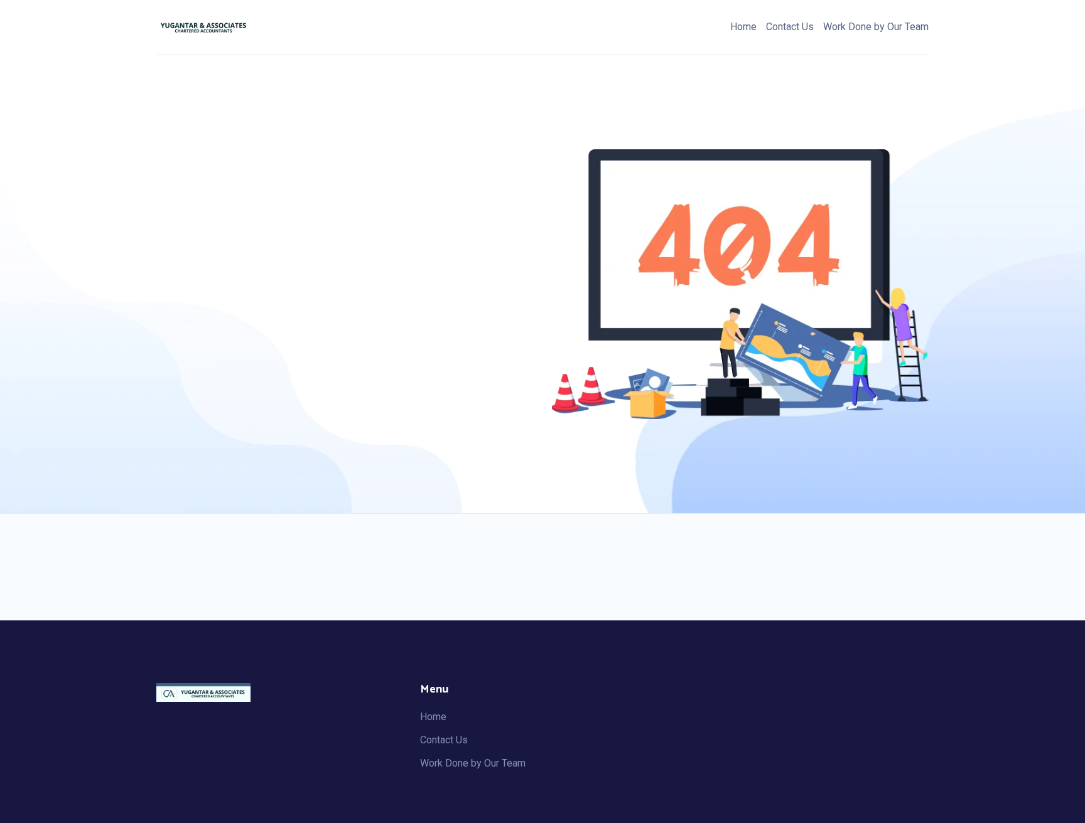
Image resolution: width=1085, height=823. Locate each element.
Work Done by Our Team (876, 27)
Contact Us (790, 27)
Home (743, 27)
